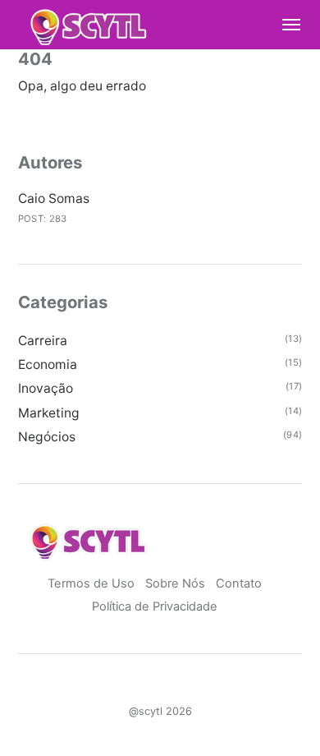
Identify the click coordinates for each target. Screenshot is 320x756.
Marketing (49, 413)
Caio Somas (53, 198)
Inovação (45, 388)
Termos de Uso (91, 583)
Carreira (42, 340)
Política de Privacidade (154, 606)
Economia (47, 364)
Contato (239, 583)
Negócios (46, 437)
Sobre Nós (175, 583)
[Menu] (284, 24)
